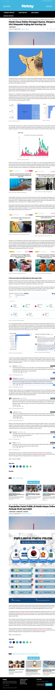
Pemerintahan (46, 492)
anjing (13, 478)
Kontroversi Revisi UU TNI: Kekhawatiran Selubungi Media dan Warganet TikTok (16, 494)
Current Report (15, 19)
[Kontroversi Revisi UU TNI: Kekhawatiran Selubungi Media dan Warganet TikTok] (16, 488)
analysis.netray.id (37, 452)
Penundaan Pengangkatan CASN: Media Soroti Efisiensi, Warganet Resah (33, 494)
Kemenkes (21, 86)
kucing (17, 478)
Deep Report (23, 680)
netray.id (43, 455)
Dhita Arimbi (26, 29)
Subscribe (49, 684)
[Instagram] (4, 0)
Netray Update (23, 683)
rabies (21, 478)
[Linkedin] (6, 0)
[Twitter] (8, 0)
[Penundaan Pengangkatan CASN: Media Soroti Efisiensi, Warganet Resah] (33, 488)
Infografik (22, 682)
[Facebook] (3, 0)
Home (10, 19)
